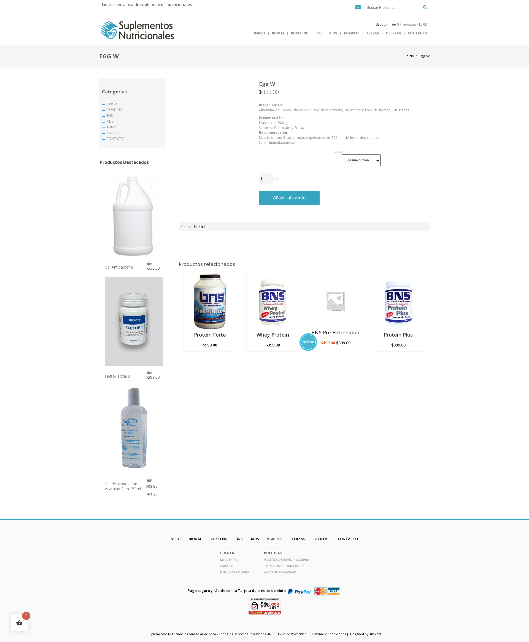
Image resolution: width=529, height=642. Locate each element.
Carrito (226, 566)
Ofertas (393, 33)
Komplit (351, 33)
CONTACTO (417, 33)
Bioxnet (375, 634)
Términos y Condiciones (284, 566)
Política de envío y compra (286, 559)
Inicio (259, 33)
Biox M (278, 33)
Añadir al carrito (289, 198)
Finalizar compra (234, 572)
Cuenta (227, 553)
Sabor (339, 151)
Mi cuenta (228, 559)
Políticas (273, 553)
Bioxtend (300, 33)
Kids (333, 33)
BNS (318, 33)
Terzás (372, 33)
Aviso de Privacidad (280, 572)
